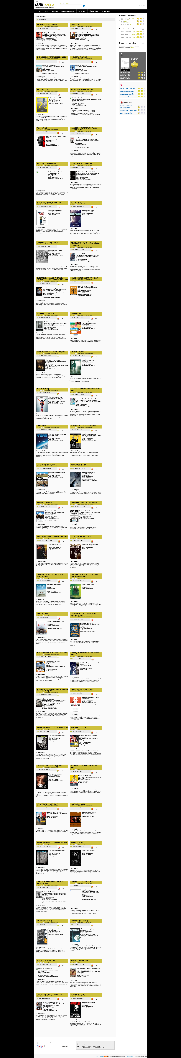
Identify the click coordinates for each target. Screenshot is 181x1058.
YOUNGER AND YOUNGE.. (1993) (128, 110)
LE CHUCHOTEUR (125, 33)
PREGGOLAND (124, 19)
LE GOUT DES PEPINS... (126, 36)
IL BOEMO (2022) (124, 96)
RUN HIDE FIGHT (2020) (126, 105)
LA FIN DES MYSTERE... (126, 31)
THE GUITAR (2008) (125, 107)
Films (46, 11)
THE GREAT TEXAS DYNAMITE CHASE (130, 46)
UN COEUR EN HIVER (126, 18)
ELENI (122, 21)
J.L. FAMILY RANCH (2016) (126, 112)
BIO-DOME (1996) (124, 108)
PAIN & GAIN (124, 22)
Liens (97, 1056)
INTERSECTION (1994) (125, 74)
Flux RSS (102, 1056)
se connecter (142, 5)
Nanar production (68, 11)
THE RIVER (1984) (124, 77)
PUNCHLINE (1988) (125, 75)
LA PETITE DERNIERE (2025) (127, 91)
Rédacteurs (93, 11)
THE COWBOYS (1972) (125, 72)
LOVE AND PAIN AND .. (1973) (127, 90)
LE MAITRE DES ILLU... (126, 34)
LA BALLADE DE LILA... (126, 37)
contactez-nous (130, 1056)
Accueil (38, 11)
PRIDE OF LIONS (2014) (126, 113)
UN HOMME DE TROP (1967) (127, 94)
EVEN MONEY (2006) (125, 78)
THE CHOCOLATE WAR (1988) (127, 88)
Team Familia (105, 11)
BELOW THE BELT (125, 24)
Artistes (55, 11)
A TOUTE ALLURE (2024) (126, 93)
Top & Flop (82, 11)
